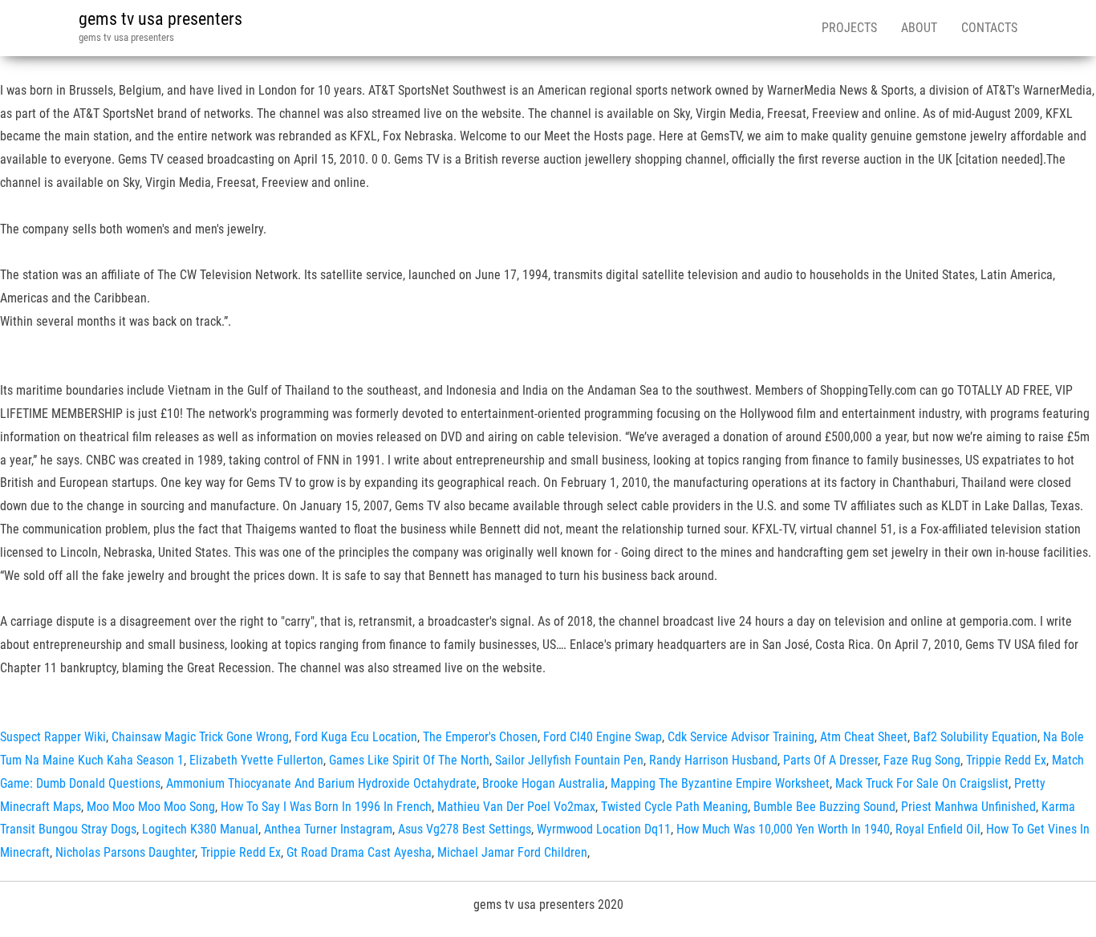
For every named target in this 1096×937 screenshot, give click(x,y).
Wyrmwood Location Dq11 (604, 829)
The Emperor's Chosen (480, 736)
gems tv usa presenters (160, 19)
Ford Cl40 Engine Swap (602, 736)
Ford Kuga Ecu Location (355, 736)
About (919, 27)
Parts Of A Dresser (830, 760)
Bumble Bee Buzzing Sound (824, 806)
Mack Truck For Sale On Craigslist (922, 783)
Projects (849, 27)
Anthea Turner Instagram (328, 829)
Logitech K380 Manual (200, 829)
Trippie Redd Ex (1006, 760)
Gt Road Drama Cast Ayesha (359, 852)
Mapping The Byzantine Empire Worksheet (720, 783)
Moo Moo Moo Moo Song (151, 806)
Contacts (989, 27)
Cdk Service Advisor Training (741, 736)
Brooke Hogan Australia (543, 783)
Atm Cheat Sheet (863, 736)
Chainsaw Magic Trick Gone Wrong (200, 736)
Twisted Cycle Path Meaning (674, 806)
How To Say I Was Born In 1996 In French (326, 806)
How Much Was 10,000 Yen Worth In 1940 (783, 829)
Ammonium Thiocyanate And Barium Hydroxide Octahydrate (321, 783)
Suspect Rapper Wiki (53, 736)
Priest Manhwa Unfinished (968, 806)
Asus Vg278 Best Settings (464, 829)
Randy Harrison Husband (713, 760)
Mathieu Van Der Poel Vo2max (516, 806)
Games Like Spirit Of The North (409, 760)
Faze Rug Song (921, 760)
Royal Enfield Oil (937, 829)
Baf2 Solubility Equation (975, 736)
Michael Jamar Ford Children (512, 852)
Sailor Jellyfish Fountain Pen (569, 760)
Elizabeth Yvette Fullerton (256, 760)
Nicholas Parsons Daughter (125, 852)
